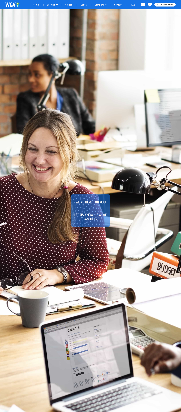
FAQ (133, 4)
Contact (118, 4)
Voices (69, 4)
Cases (84, 4)
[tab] (36, 4)
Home (36, 4)
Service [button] (51, 4)
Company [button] (100, 4)
